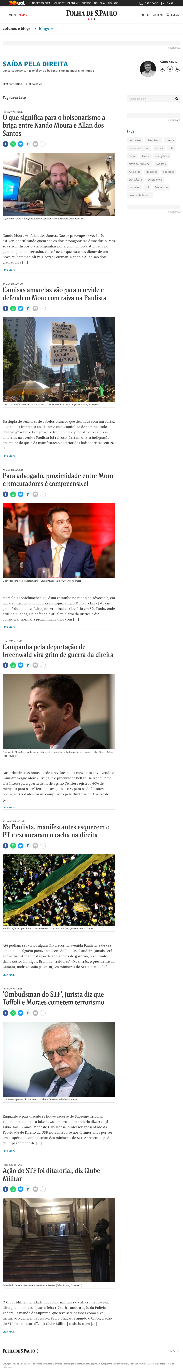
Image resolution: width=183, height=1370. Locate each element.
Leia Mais (9, 270)
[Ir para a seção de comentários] (35, 144)
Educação (168, 172)
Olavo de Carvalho (139, 164)
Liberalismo (34, 84)
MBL (171, 148)
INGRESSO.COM (40, 3)
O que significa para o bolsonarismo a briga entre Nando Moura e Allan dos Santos (54, 125)
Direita (170, 140)
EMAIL (170, 3)
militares (151, 172)
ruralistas (134, 172)
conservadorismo (139, 148)
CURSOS (86, 3)
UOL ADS (113, 3)
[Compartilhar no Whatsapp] (13, 144)
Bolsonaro (135, 140)
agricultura (135, 179)
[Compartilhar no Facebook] (5, 144)
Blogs (44, 28)
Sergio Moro (155, 179)
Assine (23, 15)
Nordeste (134, 187)
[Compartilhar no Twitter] (20, 144)
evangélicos (162, 156)
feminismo (161, 187)
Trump (132, 156)
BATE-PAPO (151, 3)
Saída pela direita (35, 64)
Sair (161, 15)
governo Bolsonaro (140, 195)
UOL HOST (59, 3)
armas (159, 148)
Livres (145, 156)
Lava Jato (161, 164)
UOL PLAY (99, 3)
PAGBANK (73, 3)
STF (147, 187)
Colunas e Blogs (17, 28)
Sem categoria (12, 84)
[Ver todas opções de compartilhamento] (28, 144)
